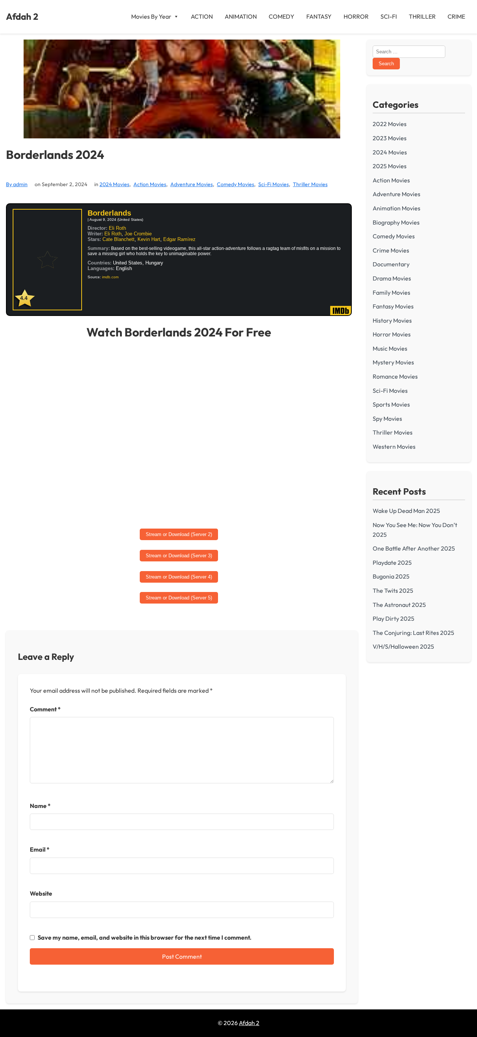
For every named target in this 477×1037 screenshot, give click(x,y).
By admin (17, 184)
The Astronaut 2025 (399, 604)
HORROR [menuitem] (356, 16)
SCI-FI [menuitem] (388, 16)
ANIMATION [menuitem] (241, 16)
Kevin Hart (149, 239)
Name (40, 805)
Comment (45, 709)
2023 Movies (390, 138)
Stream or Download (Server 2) (179, 534)
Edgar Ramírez (179, 239)
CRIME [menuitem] (456, 16)
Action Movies (149, 184)
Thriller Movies (310, 184)
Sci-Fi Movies (273, 184)
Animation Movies (396, 208)
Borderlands (109, 213)
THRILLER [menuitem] (422, 16)
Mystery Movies (393, 362)
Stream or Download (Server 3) (179, 555)
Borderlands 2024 (55, 154)
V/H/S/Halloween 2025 (403, 646)
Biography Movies (396, 222)
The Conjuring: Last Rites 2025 (413, 632)
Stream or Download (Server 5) (179, 598)
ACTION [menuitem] (202, 16)
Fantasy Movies (393, 306)
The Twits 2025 (393, 590)
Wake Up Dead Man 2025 (406, 510)
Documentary (391, 264)
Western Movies (394, 446)
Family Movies (391, 292)
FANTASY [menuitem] (319, 16)
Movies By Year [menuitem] (151, 16)
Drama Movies (392, 278)
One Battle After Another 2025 (414, 548)
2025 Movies (390, 166)
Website (41, 893)
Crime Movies (391, 250)
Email (40, 849)
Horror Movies (392, 334)
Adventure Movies (191, 184)
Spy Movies (387, 418)
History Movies (392, 320)
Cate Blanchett (118, 239)
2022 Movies (390, 124)
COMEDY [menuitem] (281, 16)
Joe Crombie (138, 233)
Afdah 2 (22, 16)
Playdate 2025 (392, 562)
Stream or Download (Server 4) (179, 577)
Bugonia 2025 (391, 576)
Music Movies (390, 348)
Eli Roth (117, 228)
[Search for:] (409, 51)
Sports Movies (391, 404)
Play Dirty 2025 (393, 618)
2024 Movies (114, 184)
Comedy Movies (235, 184)
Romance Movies (395, 376)
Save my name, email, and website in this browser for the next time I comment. (145, 937)
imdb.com (110, 277)
